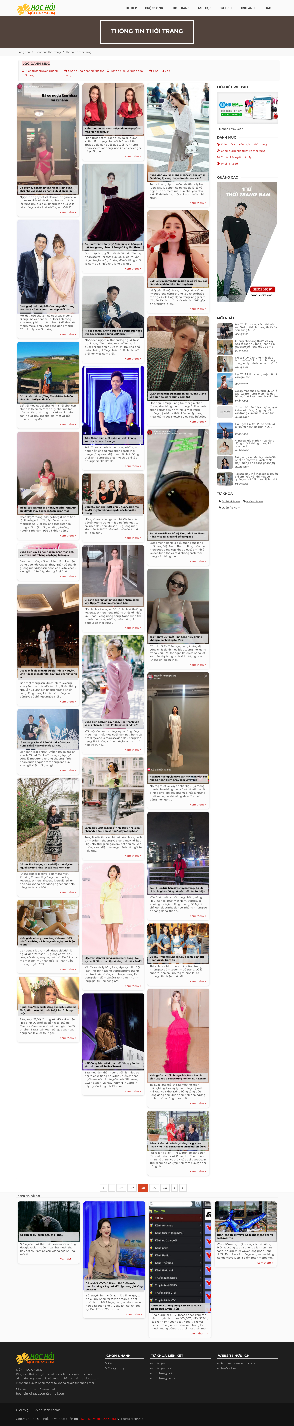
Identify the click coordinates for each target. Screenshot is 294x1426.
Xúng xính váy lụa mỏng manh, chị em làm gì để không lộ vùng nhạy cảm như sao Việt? (177, 176)
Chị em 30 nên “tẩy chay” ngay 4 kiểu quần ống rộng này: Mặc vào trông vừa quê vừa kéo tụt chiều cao (256, 412)
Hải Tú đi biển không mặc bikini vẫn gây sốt (256, 376)
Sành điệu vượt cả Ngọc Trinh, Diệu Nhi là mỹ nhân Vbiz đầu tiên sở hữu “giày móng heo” (112, 829)
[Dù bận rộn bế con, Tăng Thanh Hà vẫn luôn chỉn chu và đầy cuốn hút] (47, 371)
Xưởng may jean (232, 128)
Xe (110, 1363)
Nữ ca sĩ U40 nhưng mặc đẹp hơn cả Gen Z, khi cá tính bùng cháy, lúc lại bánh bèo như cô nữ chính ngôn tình (256, 362)
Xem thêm (67, 212)
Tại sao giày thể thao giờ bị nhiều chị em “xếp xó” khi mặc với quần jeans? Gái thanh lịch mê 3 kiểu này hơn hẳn (256, 478)
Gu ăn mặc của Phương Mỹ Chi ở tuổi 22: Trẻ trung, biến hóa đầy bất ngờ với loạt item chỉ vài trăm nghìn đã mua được (256, 395)
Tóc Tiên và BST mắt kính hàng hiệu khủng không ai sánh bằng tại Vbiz (176, 638)
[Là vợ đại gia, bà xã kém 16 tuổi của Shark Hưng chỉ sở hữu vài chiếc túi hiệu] (47, 728)
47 (132, 1188)
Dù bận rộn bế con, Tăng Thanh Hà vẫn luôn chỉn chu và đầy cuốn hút (46, 398)
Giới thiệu (23, 1410)
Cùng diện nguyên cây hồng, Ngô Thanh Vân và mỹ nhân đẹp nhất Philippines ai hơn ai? (112, 723)
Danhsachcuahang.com (237, 1363)
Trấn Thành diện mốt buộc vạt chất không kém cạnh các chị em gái (110, 440)
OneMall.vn (227, 1368)
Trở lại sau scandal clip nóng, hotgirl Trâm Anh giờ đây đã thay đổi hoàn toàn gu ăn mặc (48, 509)
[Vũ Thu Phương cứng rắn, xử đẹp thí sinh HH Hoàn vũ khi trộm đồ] (177, 942)
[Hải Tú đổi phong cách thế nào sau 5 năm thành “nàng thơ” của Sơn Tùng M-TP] (225, 332)
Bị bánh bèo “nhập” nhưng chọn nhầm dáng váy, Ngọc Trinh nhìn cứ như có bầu (112, 601)
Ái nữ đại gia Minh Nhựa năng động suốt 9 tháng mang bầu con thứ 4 (254, 443)
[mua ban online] (247, 108)
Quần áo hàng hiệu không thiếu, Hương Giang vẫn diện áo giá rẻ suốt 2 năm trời (178, 395)
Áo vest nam (254, 501)
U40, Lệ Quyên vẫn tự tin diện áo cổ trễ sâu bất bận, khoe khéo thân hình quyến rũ (178, 282)
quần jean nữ (162, 1368)
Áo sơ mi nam (231, 501)
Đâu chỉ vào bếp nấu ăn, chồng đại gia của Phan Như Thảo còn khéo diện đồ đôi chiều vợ (178, 1145)
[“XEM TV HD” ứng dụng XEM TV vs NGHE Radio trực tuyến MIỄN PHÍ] (179, 1256)
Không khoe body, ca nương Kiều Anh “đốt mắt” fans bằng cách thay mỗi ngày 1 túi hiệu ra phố (47, 941)
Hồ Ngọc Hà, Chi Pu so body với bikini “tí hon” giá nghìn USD (255, 425)
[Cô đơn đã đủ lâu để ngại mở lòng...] (48, 1220)
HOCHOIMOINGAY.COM (97, 1419)
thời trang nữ (162, 1373)
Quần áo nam (231, 507)
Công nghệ (116, 1368)
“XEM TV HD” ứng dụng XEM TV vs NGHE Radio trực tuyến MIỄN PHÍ (176, 1307)
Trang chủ (23, 52)
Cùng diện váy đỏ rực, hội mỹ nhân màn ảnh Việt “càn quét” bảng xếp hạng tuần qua (47, 553)
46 (121, 1188)
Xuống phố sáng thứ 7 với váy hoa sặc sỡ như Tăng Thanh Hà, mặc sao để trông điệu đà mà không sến (255, 345)
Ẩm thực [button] (204, 8)
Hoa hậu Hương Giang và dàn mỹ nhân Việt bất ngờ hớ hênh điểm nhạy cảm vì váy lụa (178, 778)
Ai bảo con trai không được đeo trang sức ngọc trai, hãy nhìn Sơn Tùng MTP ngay (113, 332)
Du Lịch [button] (225, 8)
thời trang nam (163, 1378)
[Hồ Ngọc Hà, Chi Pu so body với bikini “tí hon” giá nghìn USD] (225, 432)
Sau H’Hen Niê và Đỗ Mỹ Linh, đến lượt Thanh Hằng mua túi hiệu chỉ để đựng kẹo (177, 535)
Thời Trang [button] (180, 8)
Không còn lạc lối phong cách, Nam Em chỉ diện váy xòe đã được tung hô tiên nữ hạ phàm (178, 1077)
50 (165, 1188)
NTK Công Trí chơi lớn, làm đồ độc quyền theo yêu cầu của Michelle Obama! (113, 1065)
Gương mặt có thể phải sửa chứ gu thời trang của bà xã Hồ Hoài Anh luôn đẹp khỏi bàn (47, 308)
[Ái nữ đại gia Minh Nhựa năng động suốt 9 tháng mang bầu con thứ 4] (225, 449)
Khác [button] (267, 8)
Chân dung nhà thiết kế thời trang (243, 150)
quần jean (159, 1363)
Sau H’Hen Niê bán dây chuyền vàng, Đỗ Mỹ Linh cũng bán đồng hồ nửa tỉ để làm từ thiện (177, 889)
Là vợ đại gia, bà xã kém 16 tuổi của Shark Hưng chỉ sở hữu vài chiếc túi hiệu (45, 744)
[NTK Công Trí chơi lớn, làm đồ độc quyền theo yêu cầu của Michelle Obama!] (112, 1030)
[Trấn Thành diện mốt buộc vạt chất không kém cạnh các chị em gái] (112, 404)
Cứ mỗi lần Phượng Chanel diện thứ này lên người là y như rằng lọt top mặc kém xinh (46, 866)
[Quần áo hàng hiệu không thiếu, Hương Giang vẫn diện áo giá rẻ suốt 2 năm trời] (177, 357)
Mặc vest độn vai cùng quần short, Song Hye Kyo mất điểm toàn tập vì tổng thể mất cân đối (113, 959)
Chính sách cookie (47, 1410)
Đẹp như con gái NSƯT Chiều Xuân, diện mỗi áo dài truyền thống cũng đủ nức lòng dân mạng (112, 510)
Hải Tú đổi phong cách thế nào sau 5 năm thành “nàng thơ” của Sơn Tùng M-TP (256, 327)
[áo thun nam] (247, 242)
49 (154, 1188)
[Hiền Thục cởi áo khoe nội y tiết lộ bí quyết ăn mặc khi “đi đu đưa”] (112, 108)
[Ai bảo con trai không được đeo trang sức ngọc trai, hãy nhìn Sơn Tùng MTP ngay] (112, 306)
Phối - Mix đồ (161, 70)
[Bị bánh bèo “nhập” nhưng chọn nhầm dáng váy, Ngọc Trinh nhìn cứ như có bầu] (112, 575)
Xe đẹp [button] (131, 8)
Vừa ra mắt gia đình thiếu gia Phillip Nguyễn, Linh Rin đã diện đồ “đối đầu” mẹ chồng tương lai (48, 674)
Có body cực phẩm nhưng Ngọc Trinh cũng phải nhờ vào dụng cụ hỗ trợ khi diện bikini (46, 189)
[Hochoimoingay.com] (36, 7)
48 (143, 1188)
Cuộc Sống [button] (154, 8)
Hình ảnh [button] (247, 8)
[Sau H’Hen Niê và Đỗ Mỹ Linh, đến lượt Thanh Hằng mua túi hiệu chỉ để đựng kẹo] (177, 483)
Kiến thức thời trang (48, 52)
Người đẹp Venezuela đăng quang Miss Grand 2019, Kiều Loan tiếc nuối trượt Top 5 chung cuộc (48, 1010)
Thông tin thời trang (79, 52)
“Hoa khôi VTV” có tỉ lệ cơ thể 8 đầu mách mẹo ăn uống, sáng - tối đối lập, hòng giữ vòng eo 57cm (114, 1286)
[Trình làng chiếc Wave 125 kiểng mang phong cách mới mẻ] (245, 1220)
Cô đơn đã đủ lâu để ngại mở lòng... (41, 1234)
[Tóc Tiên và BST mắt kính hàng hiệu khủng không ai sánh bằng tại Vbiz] (177, 605)
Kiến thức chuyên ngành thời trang (244, 144)
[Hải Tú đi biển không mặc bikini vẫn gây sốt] (225, 382)
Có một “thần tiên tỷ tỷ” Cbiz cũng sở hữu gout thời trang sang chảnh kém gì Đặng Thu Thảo (113, 246)
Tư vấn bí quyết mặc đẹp (127, 70)
